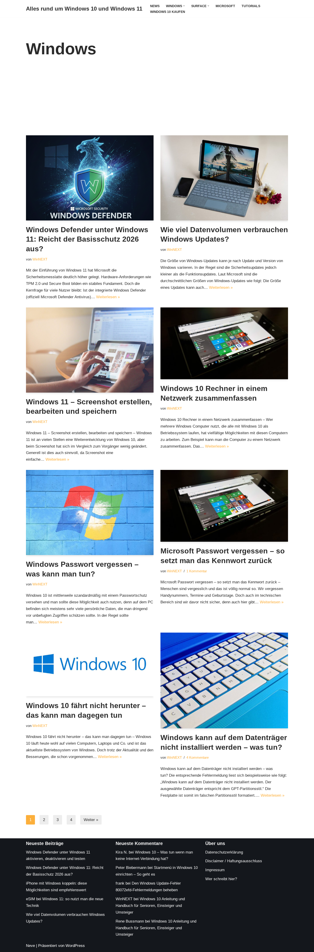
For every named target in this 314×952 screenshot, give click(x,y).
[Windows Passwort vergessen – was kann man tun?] (90, 512)
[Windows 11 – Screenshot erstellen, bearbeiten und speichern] (90, 350)
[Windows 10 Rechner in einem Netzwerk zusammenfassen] (224, 343)
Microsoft (225, 6)
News (155, 6)
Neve (30, 945)
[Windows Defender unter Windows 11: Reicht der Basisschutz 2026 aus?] (90, 177)
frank (120, 883)
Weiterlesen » (108, 297)
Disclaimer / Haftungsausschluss (233, 861)
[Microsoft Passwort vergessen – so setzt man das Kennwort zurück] (224, 506)
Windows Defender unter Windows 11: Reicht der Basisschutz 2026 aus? (87, 239)
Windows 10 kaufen (167, 12)
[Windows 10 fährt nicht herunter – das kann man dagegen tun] (90, 665)
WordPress (75, 945)
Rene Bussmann (130, 921)
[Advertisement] (157, 101)
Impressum (215, 870)
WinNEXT (39, 259)
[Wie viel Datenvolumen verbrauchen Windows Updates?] (224, 177)
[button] (184, 6)
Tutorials (251, 6)
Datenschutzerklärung (224, 852)
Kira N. (122, 852)
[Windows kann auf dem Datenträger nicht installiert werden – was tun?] (224, 680)
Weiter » (91, 820)
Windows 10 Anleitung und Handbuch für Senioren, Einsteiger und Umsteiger (150, 905)
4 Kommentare (197, 757)
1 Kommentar (196, 571)
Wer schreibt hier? (221, 879)
